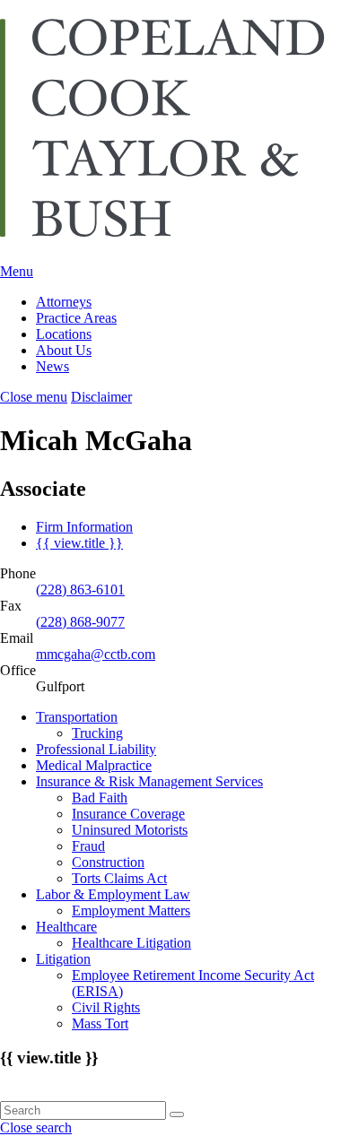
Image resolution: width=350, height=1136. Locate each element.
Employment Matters (131, 910)
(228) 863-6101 (80, 589)
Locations (64, 334)
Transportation (77, 716)
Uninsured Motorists (130, 829)
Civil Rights (106, 1007)
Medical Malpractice (94, 765)
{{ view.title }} (79, 543)
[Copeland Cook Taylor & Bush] (175, 228)
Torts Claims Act (119, 878)
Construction (108, 862)
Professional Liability (96, 749)
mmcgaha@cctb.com (95, 654)
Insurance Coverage (128, 813)
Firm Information (84, 526)
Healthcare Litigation (131, 942)
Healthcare (66, 926)
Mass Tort (100, 1023)
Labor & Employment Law (113, 894)
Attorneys (64, 301)
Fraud (88, 846)
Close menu (33, 396)
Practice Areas (76, 317)
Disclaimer (101, 396)
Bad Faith (99, 797)
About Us (64, 350)
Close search (36, 1127)
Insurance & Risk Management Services (149, 781)
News (52, 366)
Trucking (97, 733)
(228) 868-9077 (80, 621)
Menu (16, 271)
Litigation (63, 959)
